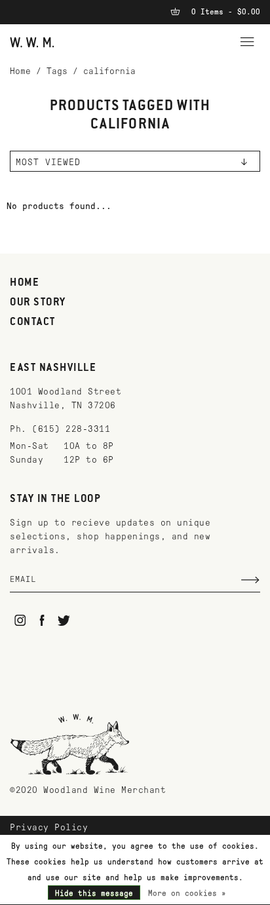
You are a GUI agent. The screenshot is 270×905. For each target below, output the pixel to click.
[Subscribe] (250, 580)
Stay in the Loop (55, 499)
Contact (33, 322)
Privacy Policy (49, 827)
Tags (57, 71)
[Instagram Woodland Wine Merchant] (20, 620)
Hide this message (94, 893)
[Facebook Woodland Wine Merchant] (42, 620)
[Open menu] (247, 40)
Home (20, 71)
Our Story (38, 303)
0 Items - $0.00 (223, 11)
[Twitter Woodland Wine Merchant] (64, 620)
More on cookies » (187, 893)
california (109, 71)
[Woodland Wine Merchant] (32, 42)
